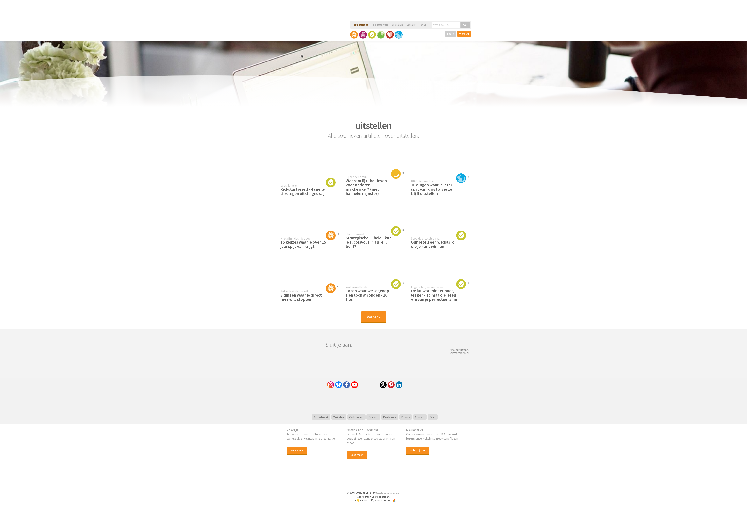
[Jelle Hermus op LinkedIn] (399, 384)
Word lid (464, 33)
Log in (450, 33)
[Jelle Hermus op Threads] (383, 384)
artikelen (397, 24)
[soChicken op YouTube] (354, 384)
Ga (464, 24)
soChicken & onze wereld (459, 350)
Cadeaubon (356, 417)
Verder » (373, 316)
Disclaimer (389, 417)
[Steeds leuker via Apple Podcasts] (383, 400)
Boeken (373, 417)
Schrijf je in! (417, 450)
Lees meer (297, 450)
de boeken (380, 24)
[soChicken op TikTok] (369, 384)
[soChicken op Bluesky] (338, 384)
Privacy (405, 417)
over (423, 24)
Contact (420, 417)
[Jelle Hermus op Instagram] (330, 384)
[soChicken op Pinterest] (391, 384)
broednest (360, 24)
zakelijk (411, 24)
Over (433, 417)
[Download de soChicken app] (363, 479)
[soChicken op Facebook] (346, 384)
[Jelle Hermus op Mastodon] (413, 384)
